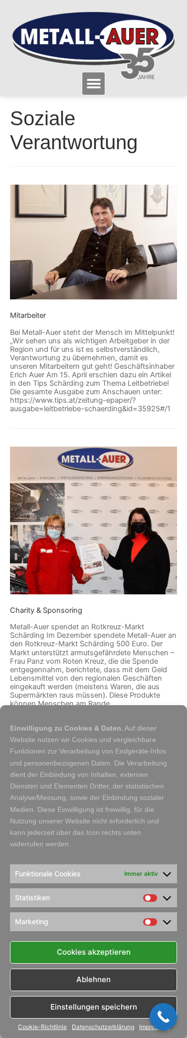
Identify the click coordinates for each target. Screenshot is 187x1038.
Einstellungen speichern (93, 1007)
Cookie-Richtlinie (42, 1027)
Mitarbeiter (28, 315)
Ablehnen (93, 979)
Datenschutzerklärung (103, 1027)
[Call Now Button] (163, 1017)
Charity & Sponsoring (46, 610)
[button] (93, 83)
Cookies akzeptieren (94, 952)
